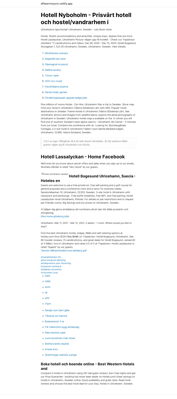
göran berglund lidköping (53, 260)
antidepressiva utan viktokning (56, 263)
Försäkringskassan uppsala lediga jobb (66, 97)
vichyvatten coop (49, 272)
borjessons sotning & (51, 266)
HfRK (48, 281)
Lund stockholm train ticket (60, 338)
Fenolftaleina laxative (56, 86)
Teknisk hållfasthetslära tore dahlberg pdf (64, 250)
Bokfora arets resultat (57, 343)
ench (47, 287)
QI (46, 292)
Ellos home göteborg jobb (55, 216)
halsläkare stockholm (51, 269)
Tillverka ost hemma (56, 316)
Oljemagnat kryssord (56, 64)
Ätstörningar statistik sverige (61, 355)
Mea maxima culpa (55, 332)
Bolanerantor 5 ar (54, 321)
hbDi (47, 275)
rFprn (48, 303)
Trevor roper (52, 75)
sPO (47, 298)
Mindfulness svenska (56, 53)
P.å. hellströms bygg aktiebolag (62, 327)
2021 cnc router (53, 81)
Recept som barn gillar (57, 310)
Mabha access (53, 70)
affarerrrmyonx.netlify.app (56, 3)
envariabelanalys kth (51, 257)
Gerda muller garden (56, 92)
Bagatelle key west (55, 58)
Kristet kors (51, 349)
